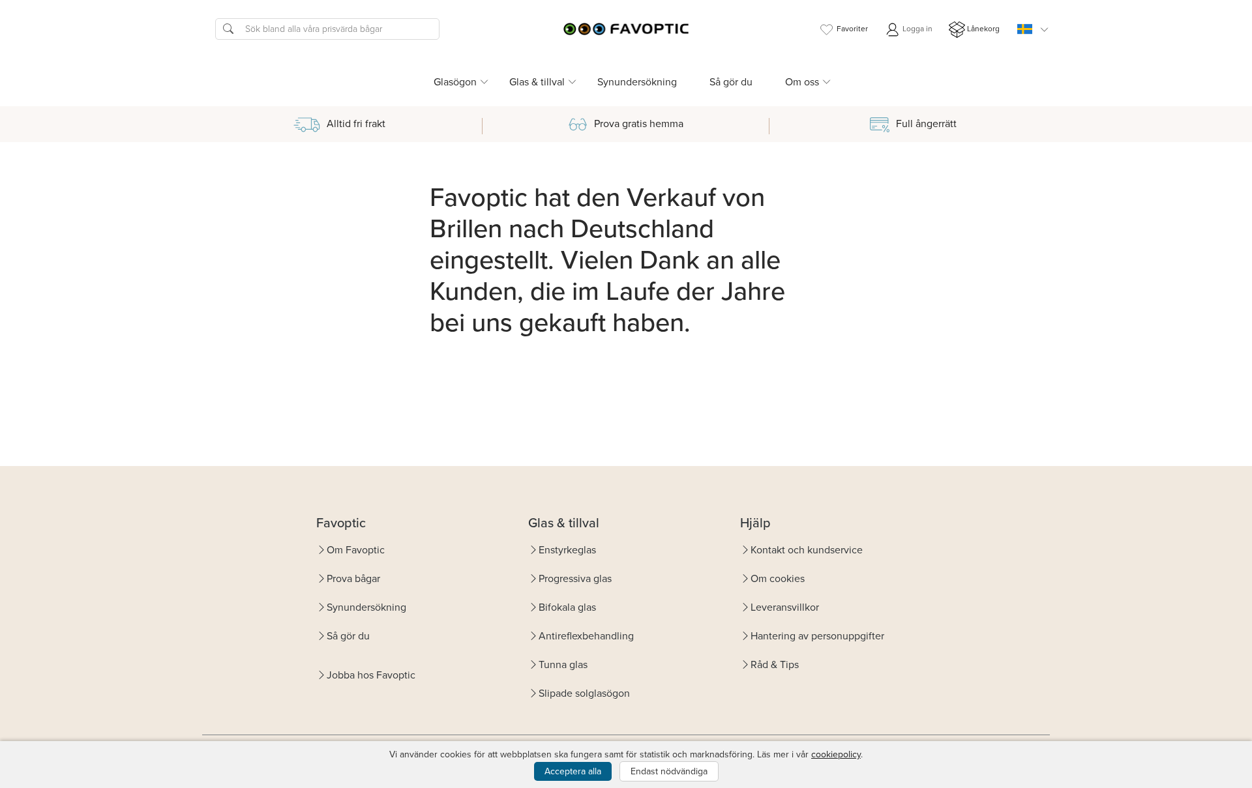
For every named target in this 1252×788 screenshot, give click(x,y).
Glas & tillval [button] (537, 81)
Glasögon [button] (455, 81)
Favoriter (852, 29)
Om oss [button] (802, 81)
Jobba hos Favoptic (371, 674)
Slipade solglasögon (584, 693)
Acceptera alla (572, 771)
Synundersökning (637, 81)
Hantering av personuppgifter (817, 635)
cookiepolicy (836, 754)
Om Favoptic (356, 549)
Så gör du (731, 81)
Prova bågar (353, 578)
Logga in (916, 29)
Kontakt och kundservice (807, 549)
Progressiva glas (575, 578)
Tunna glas (563, 664)
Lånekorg (983, 29)
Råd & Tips (775, 664)
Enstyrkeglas (567, 549)
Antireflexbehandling (586, 635)
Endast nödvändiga (669, 771)
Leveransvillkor (785, 607)
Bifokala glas (567, 607)
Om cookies (778, 578)
